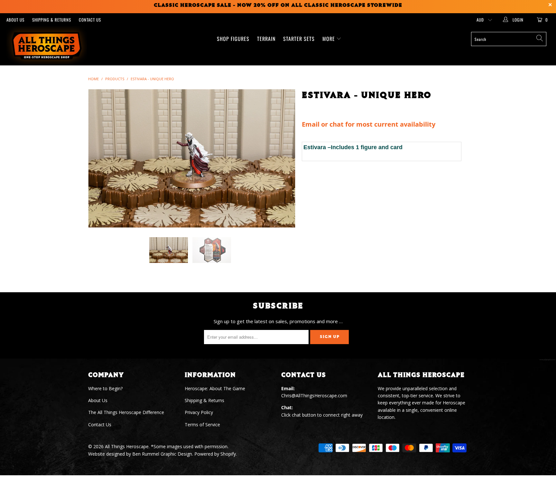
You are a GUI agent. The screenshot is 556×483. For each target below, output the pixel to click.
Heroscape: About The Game (215, 388)
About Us (15, 19)
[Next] (284, 158)
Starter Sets (299, 39)
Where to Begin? (105, 388)
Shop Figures (233, 39)
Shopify (228, 454)
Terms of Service (202, 424)
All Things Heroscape (127, 446)
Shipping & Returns (51, 19)
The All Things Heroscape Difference (126, 412)
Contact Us (90, 19)
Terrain (266, 39)
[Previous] (99, 158)
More (329, 39)
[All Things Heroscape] (47, 45)
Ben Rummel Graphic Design (162, 454)
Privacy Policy (199, 412)
